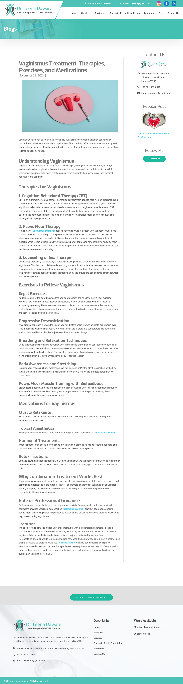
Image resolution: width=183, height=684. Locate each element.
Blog (161, 13)
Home (74, 13)
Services (99, 13)
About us (85, 13)
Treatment (149, 13)
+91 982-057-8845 (150, 87)
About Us (98, 632)
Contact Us (173, 13)
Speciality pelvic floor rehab (125, 13)
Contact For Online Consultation (91, 597)
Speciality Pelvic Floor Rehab (108, 643)
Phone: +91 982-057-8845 (100, 3)
